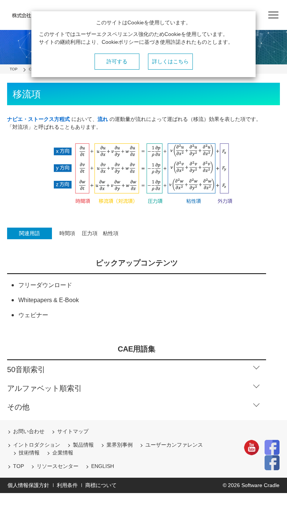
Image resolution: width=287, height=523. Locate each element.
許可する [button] (117, 61)
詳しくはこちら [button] (170, 61)
